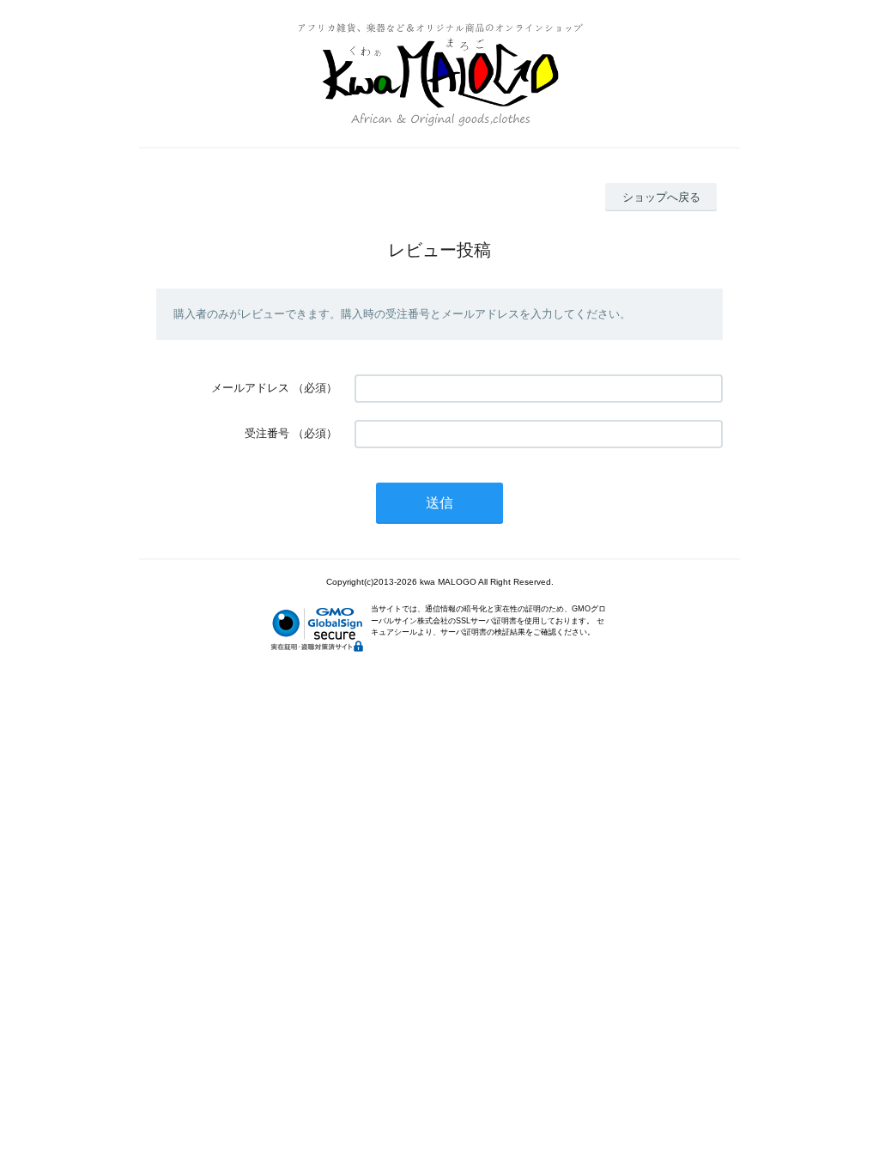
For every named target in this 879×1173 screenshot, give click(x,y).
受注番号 (267, 433)
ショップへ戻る (661, 197)
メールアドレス (250, 387)
